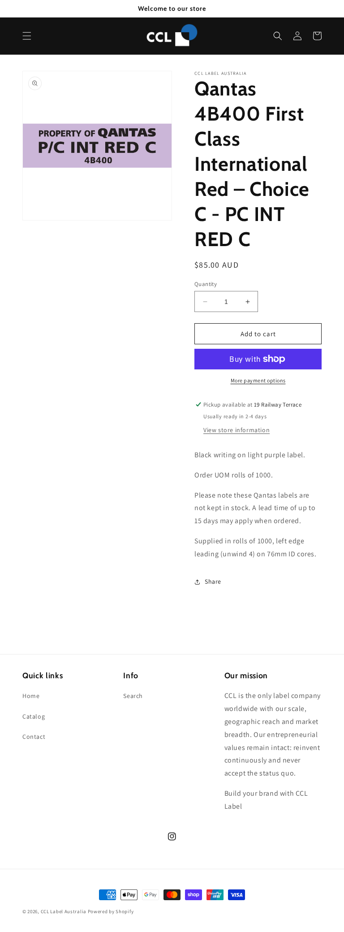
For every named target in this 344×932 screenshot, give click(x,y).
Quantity (205, 284)
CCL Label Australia (63, 911)
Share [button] (213, 581)
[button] (27, 36)
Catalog (33, 716)
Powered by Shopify (111, 911)
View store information (236, 430)
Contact (33, 737)
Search (133, 696)
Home (30, 696)
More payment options (258, 380)
